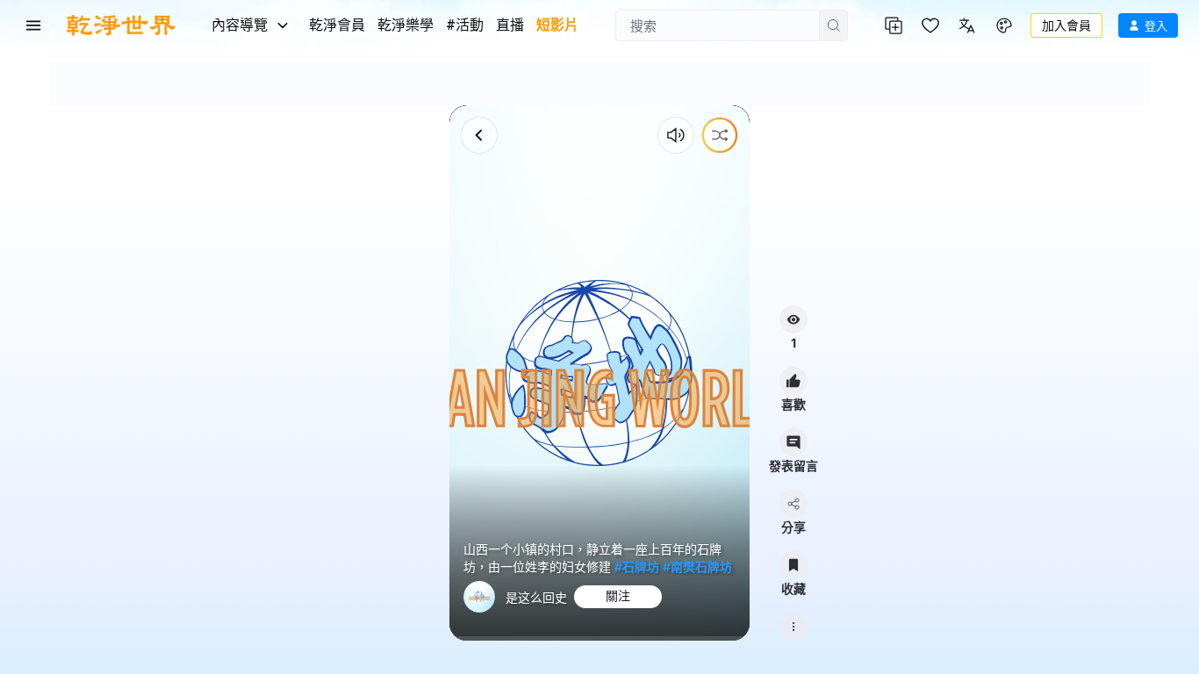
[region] (599, 373)
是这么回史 (536, 597)
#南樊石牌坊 (697, 566)
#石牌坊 (636, 566)
